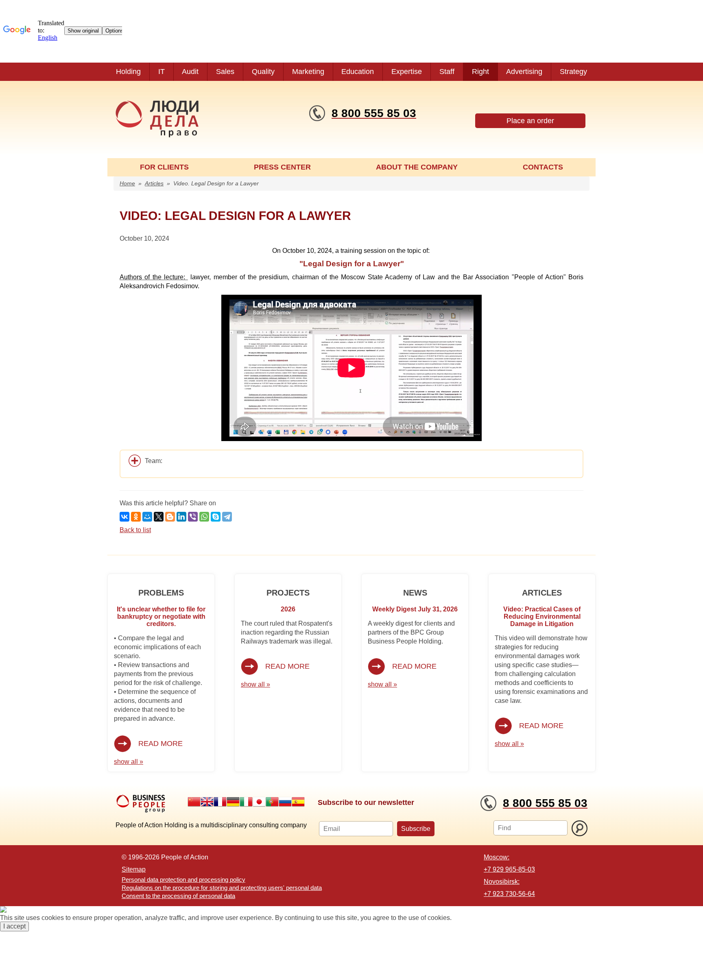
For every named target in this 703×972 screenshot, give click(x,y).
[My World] (147, 517)
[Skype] (216, 517)
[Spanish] (298, 801)
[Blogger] (170, 517)
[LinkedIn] (181, 517)
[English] (207, 801)
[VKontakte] (124, 517)
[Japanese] (259, 801)
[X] (159, 517)
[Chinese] (194, 801)
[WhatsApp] (204, 517)
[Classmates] (136, 517)
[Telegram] (227, 517)
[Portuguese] (272, 801)
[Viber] (193, 517)
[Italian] (246, 801)
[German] (233, 801)
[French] (220, 801)
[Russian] (285, 801)
